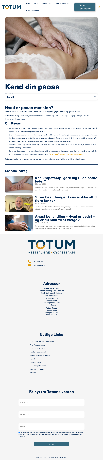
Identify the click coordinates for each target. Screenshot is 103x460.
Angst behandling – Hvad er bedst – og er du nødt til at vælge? (65, 218)
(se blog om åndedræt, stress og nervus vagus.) (66, 154)
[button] (37, 3)
